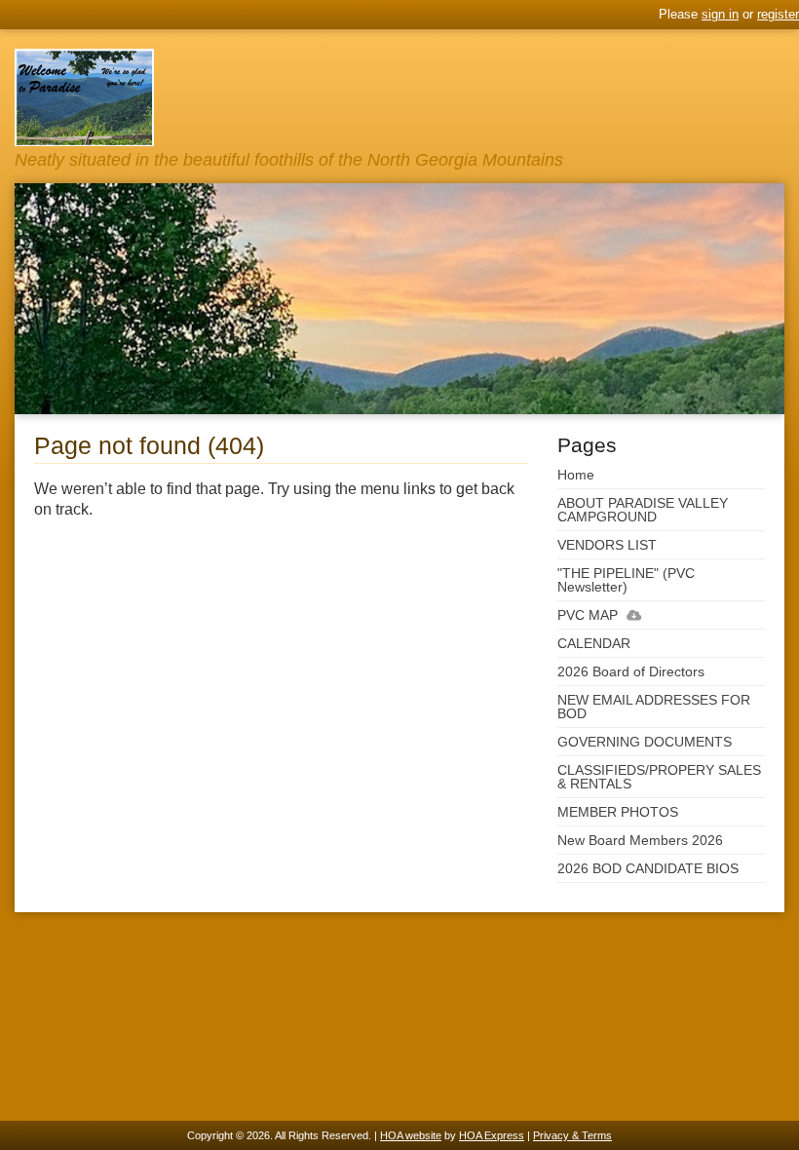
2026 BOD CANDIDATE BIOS (648, 868)
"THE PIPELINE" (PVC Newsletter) (626, 579)
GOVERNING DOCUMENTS (644, 741)
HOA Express (491, 1135)
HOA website (410, 1135)
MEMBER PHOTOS (617, 812)
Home (575, 474)
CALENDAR (593, 643)
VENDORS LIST (607, 545)
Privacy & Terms (572, 1135)
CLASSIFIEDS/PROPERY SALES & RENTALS (659, 776)
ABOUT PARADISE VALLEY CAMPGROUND (642, 509)
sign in (720, 14)
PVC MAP (587, 615)
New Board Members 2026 (640, 840)
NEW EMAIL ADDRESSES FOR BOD (653, 706)
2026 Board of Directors (630, 671)
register (778, 14)
